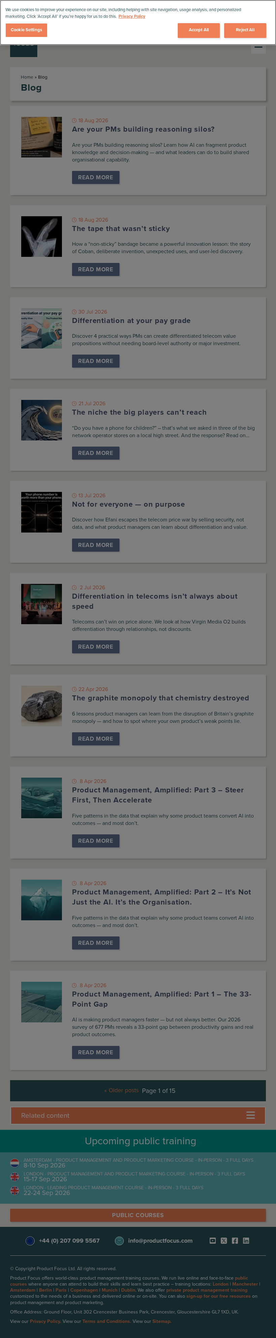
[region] (138, 22)
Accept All (199, 30)
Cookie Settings (26, 30)
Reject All (245, 30)
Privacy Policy (131, 16)
